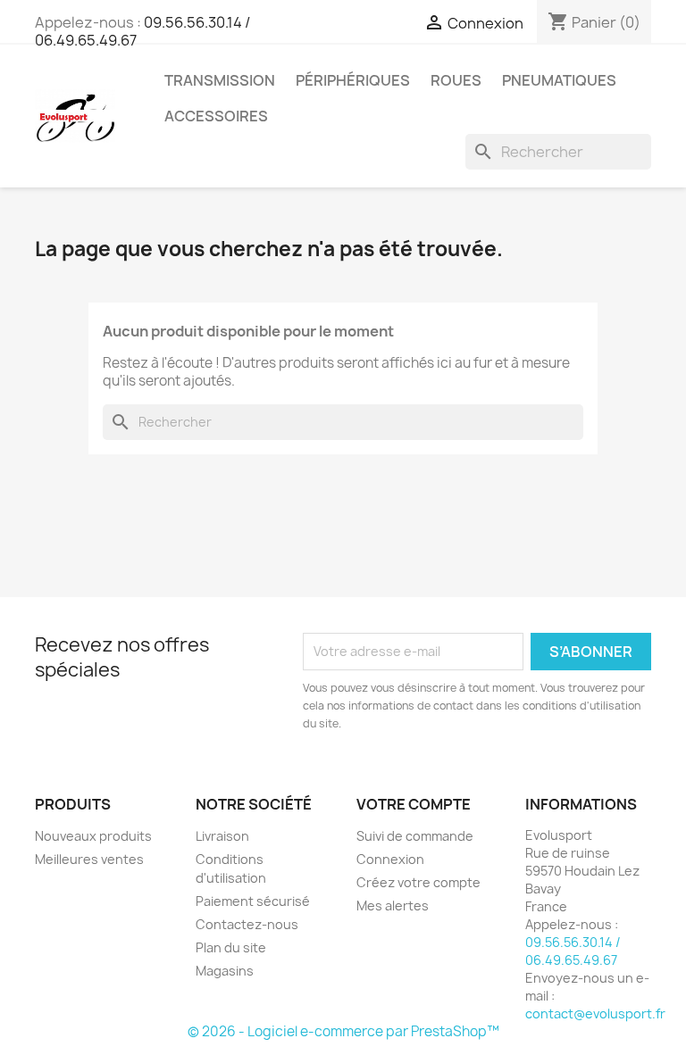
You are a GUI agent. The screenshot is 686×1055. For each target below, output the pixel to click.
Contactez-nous (247, 924)
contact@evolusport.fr (595, 1013)
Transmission (219, 80)
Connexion (390, 859)
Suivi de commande (414, 835)
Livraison (222, 835)
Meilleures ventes (89, 859)
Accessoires (216, 116)
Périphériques (353, 80)
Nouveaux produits (93, 835)
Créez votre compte (418, 882)
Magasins (225, 970)
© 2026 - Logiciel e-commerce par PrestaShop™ (343, 1031)
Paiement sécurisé (253, 901)
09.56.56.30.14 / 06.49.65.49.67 (573, 951)
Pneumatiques (559, 80)
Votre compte (413, 804)
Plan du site (231, 947)
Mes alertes (392, 905)
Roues (456, 80)
